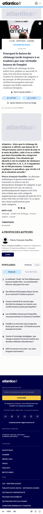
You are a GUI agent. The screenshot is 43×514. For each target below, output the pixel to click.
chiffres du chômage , (20, 213)
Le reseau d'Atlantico (10, 436)
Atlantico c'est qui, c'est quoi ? (13, 435)
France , (33, 213)
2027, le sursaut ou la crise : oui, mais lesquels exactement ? (21, 350)
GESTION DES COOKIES (31, 488)
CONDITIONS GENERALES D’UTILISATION (16, 506)
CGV (3, 483)
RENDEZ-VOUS (7, 459)
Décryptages (20, 41)
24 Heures (28, 265)
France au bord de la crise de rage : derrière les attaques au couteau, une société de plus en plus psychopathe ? (21, 304)
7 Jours (36, 265)
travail (12, 217)
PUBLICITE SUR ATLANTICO (12, 488)
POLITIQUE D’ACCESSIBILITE (12, 497)
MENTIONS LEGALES (14, 483)
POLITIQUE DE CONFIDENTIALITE (13, 492)
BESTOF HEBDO (7, 472)
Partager (13, 98)
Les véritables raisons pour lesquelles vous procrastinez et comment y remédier (23, 315)
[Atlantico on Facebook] (18, 416)
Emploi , (5, 217)
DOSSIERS (5, 455)
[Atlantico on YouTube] (37, 416)
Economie (30, 41)
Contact (27, 436)
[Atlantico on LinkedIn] (24, 416)
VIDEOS (4, 463)
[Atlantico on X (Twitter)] (11, 416)
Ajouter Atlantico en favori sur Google (23, 103)
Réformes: (26, 250)
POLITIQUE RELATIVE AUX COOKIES (14, 501)
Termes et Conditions (25, 406)
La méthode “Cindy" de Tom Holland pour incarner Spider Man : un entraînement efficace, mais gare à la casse (22, 282)
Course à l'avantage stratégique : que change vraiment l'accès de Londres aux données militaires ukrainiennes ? (22, 339)
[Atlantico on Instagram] (31, 416)
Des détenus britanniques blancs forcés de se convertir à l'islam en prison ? (22, 293)
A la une (12, 41)
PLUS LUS (11, 272)
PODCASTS (6, 468)
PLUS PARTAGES (31, 272)
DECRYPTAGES (7, 450)
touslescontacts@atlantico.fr (21, 422)
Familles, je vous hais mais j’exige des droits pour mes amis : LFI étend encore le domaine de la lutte (23, 326)
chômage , (6, 213)
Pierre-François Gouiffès (22, 92)
